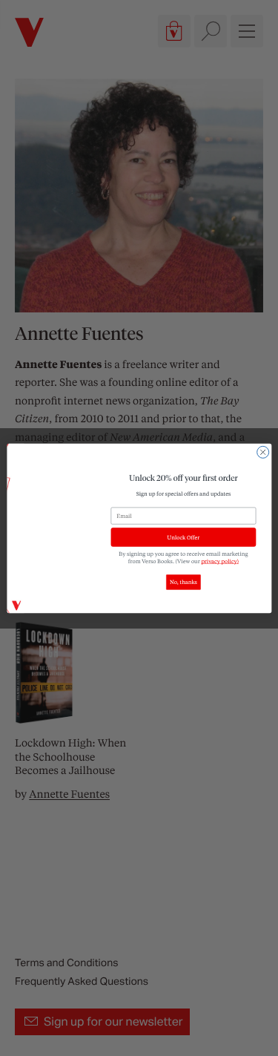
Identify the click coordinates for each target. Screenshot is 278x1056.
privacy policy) (220, 561)
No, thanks (183, 582)
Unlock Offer (183, 537)
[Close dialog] (262, 452)
